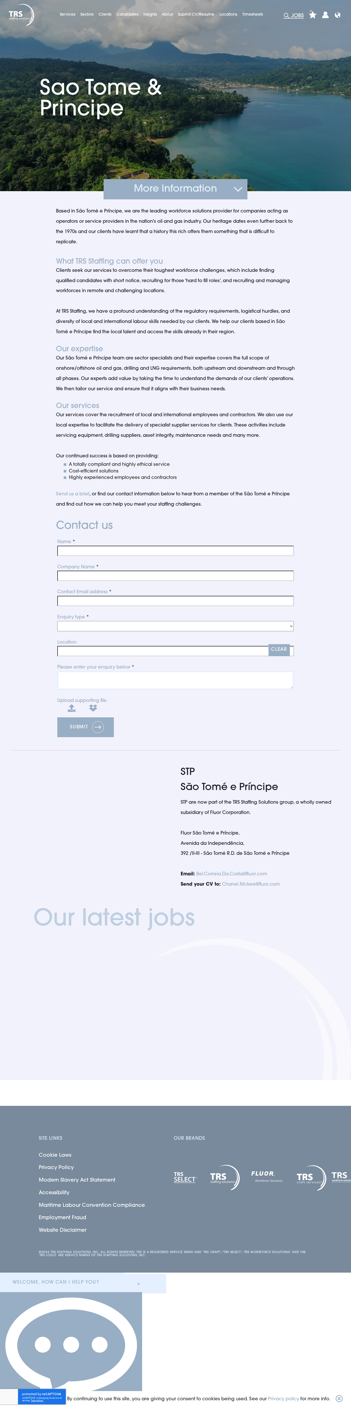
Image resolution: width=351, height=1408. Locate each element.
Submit (79, 727)
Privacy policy (283, 1399)
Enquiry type (71, 617)
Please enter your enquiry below (93, 667)
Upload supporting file (82, 701)
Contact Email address (82, 592)
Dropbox (89, 707)
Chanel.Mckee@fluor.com (251, 884)
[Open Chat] (71, 1350)
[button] (339, 1399)
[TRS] (21, 15)
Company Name (76, 567)
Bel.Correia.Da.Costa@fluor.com (231, 874)
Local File (67, 707)
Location (67, 642)
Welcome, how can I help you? (56, 1282)
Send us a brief (72, 494)
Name (64, 542)
